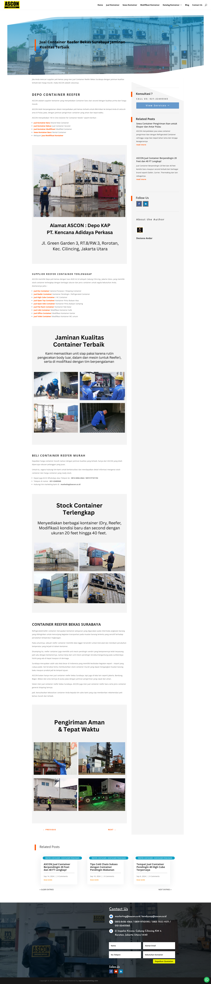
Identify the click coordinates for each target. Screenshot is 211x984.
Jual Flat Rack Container (44, 307)
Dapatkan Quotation (164, 961)
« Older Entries (47, 889)
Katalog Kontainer (171, 5)
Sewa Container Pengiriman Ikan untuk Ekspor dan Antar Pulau (156, 125)
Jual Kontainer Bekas (42, 126)
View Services (156, 105)
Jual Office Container (42, 313)
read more (141, 144)
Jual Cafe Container (42, 310)
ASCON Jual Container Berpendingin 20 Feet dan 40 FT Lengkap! (156, 160)
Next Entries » (164, 889)
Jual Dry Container (41, 291)
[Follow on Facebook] (139, 204)
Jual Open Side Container (44, 304)
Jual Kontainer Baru (42, 123)
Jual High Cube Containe (44, 297)
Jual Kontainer (112, 5)
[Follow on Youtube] (116, 971)
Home (100, 5)
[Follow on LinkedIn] (145, 204)
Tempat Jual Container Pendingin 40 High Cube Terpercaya (151, 867)
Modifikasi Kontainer (150, 5)
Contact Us (197, 5)
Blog (187, 5)
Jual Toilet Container (42, 316)
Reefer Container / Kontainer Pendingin (62, 858)
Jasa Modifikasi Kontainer (52, 135)
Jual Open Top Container (44, 300)
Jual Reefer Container (43, 294)
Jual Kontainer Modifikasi (44, 129)
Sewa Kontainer (130, 5)
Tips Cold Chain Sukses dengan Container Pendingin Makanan (104, 867)
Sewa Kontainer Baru (42, 132)
